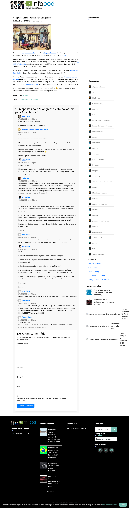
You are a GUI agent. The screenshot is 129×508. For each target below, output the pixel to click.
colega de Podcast (49, 53)
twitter (94, 243)
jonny (24, 160)
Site (18, 386)
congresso (21, 99)
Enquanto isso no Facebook (102, 126)
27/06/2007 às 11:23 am (27, 119)
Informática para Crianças (102, 182)
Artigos (25, 95)
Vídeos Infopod (98, 254)
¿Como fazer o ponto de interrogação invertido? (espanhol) (103, 292)
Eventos (95, 148)
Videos (94, 249)
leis (36, 99)
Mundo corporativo (99, 193)
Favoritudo (92, 267)
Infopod (63, 501)
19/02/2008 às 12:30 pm (27, 181)
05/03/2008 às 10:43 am (27, 249)
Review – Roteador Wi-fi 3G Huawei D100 (125, 314)
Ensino (94, 137)
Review (95, 226)
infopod (95, 170)
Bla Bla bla (96, 98)
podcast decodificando (100, 221)
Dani (23, 116)
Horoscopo (96, 165)
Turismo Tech (97, 237)
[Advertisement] (102, 48)
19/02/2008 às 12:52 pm (27, 200)
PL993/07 (63, 55)
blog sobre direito (28, 53)
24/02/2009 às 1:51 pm (27, 320)
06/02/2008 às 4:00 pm (27, 132)
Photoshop (96, 210)
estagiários (30, 99)
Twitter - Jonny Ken (95, 271)
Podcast (95, 215)
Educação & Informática (101, 120)
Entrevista (96, 143)
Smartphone (97, 232)
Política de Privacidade (109, 505)
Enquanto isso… (98, 131)
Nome (20, 367)
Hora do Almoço (98, 159)
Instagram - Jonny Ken (96, 275)
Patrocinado (96, 198)
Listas (94, 187)
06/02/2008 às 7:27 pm (27, 163)
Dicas (94, 115)
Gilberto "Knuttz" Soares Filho (32, 130)
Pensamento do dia (99, 204)
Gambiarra (96, 154)
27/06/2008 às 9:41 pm (27, 294)
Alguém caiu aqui (98, 87)
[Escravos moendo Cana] (32, 37)
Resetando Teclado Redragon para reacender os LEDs (104, 301)
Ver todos (50, 491)
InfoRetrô (96, 176)
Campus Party (97, 103)
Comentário (22, 343)
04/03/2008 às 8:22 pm (27, 237)
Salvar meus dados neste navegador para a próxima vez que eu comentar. (42, 399)
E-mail (20, 377)
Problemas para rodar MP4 (115, 326)
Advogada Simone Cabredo (98, 279)
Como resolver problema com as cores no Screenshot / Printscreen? (53, 452)
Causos (95, 109)
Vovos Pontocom (94, 263)
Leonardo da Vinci (32, 84)
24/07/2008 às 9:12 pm (27, 303)
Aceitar (123, 505)
